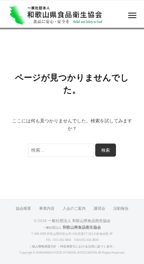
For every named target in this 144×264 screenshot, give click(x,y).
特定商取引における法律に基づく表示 (86, 246)
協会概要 (23, 208)
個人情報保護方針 (44, 246)
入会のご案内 (74, 208)
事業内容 (47, 208)
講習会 (99, 208)
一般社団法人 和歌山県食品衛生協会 (79, 221)
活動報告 (121, 208)
